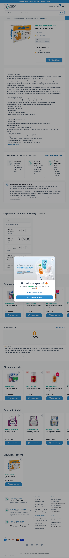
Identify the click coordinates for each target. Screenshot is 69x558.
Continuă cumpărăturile (34, 293)
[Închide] (52, 259)
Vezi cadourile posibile (34, 297)
